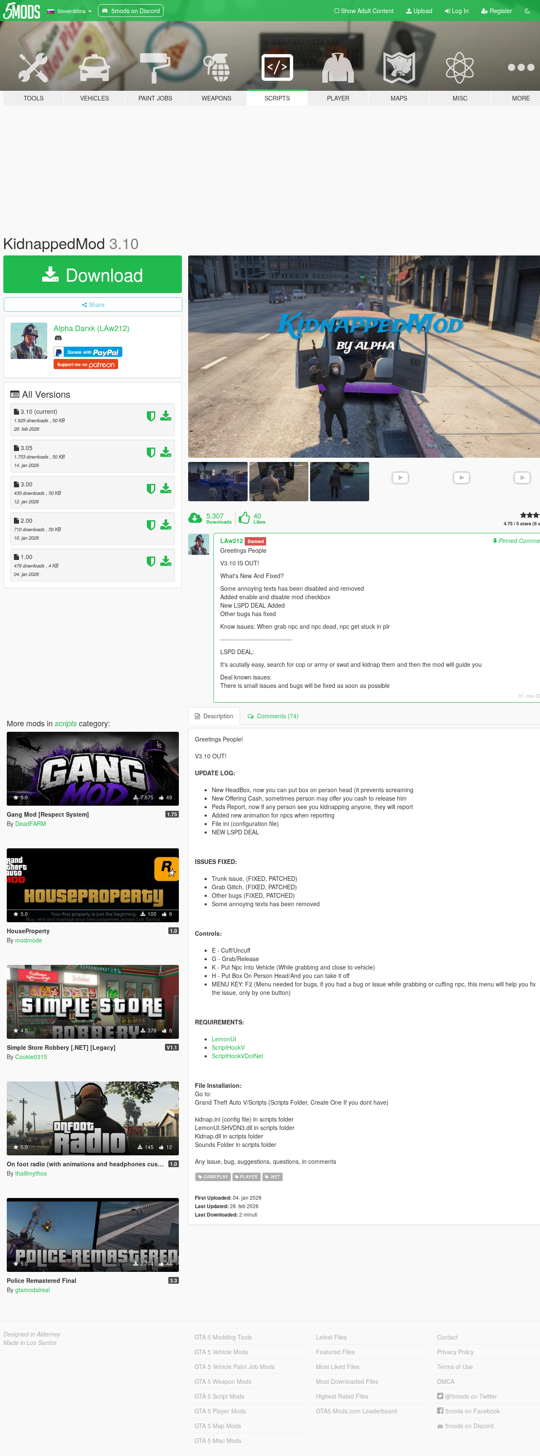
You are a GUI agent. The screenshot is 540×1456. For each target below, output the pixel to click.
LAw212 (231, 540)
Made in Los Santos (30, 1342)
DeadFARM (30, 823)
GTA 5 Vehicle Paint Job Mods (234, 1366)
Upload (422, 10)
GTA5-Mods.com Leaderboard (356, 1411)
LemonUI (224, 1039)
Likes (259, 521)
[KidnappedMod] (217, 481)
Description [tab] (216, 716)
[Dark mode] (527, 10)
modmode (28, 940)
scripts (66, 723)
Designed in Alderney (31, 1334)
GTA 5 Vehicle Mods (221, 1351)
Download (101, 274)
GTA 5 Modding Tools (223, 1337)
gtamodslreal (32, 1289)
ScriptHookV (228, 1047)
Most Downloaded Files (347, 1381)
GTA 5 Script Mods (219, 1396)
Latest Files (331, 1337)
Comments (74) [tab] (276, 716)
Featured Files (335, 1351)
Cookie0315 (31, 1056)
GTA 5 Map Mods (217, 1425)
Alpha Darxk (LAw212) (92, 327)
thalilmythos (31, 1173)
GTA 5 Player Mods (220, 1411)
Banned (256, 541)
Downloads (219, 521)
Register (500, 10)
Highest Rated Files (342, 1396)
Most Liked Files (337, 1366)
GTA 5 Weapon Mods (222, 1381)
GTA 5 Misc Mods (217, 1440)
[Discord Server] (58, 337)
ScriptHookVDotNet (237, 1055)
